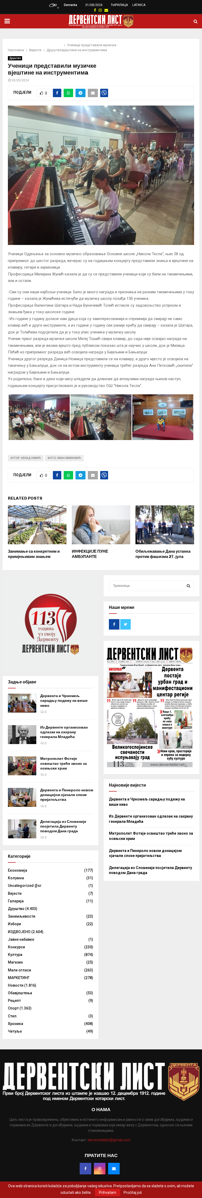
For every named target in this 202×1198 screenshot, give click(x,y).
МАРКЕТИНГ (19, 978)
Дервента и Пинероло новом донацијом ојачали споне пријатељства (66, 795)
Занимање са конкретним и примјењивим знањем (34, 554)
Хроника (15, 1024)
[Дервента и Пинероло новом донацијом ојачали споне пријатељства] (22, 797)
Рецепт (14, 1000)
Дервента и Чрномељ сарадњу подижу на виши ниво (64, 701)
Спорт (13, 1008)
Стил (12, 1016)
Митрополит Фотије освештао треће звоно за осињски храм (63, 763)
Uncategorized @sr (25, 885)
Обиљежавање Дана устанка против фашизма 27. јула (162, 554)
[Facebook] (85, 1168)
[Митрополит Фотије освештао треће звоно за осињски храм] (22, 765)
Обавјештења (20, 993)
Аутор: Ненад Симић (26, 458)
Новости (15, 985)
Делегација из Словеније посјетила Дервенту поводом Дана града (63, 826)
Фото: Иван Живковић (64, 458)
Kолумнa (16, 878)
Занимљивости (21, 916)
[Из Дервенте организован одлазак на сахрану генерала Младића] (22, 734)
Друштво (15, 58)
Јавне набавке (21, 939)
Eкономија (17, 870)
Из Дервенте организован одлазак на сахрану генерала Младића (64, 732)
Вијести (15, 893)
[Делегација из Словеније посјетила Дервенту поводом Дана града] (22, 828)
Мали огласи (19, 970)
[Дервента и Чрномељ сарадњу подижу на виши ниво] (22, 703)
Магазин (15, 962)
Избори (14, 924)
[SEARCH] (188, 585)
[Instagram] (99, 1168)
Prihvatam (107, 1192)
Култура (15, 955)
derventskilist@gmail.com (109, 1140)
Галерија (16, 901)
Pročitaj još (133, 1192)
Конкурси (16, 947)
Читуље (15, 1031)
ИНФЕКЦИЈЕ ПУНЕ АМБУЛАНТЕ (90, 554)
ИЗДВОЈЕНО (19, 932)
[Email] (114, 1168)
